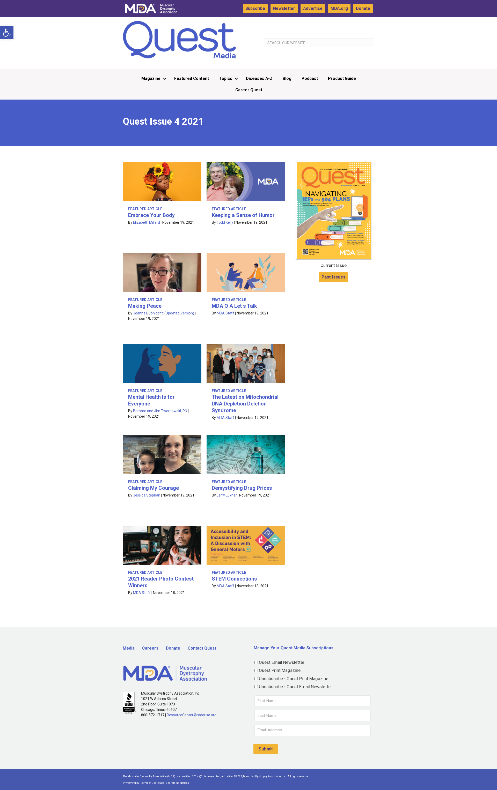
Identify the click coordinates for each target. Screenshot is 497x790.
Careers (150, 648)
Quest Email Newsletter (281, 662)
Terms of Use (148, 782)
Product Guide (342, 78)
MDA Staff (225, 313)
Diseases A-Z (259, 78)
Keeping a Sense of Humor (243, 215)
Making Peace (145, 306)
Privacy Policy (131, 782)
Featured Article (145, 209)
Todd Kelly (225, 222)
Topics (225, 78)
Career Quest (248, 89)
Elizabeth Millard (146, 222)
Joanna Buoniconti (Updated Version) (163, 313)
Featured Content (191, 78)
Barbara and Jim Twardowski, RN (160, 411)
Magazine (150, 78)
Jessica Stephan (146, 495)
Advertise (313, 8)
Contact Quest (202, 648)
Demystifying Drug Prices (242, 488)
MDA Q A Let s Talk (234, 306)
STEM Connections (234, 579)
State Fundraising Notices (173, 782)
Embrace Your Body (151, 215)
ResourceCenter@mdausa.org (191, 715)
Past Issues (333, 277)
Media (129, 648)
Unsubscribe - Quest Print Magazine (293, 678)
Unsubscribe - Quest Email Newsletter (295, 686)
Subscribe (255, 8)
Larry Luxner (227, 495)
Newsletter (284, 8)
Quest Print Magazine (280, 670)
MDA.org (339, 8)
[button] (6, 32)
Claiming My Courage (153, 488)
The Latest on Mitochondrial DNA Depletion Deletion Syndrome (245, 403)
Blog (287, 78)
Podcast (310, 78)
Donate (363, 8)
